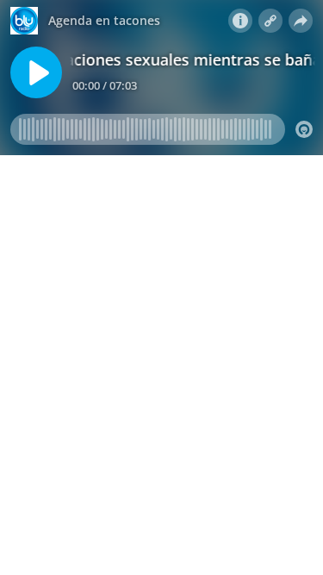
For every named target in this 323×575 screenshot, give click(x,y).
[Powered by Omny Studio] (304, 129)
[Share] (301, 21)
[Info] (240, 21)
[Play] (36, 72)
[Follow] (270, 21)
